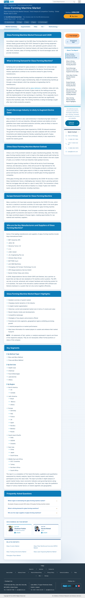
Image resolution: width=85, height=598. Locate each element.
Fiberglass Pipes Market (13, 555)
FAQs (35, 27)
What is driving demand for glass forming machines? (23, 508)
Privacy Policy (50, 572)
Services (41, 569)
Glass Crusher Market (12, 546)
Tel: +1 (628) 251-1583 (9, 589)
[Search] (74, 2)
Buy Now (75, 16)
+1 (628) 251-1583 (73, 139)
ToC (42, 27)
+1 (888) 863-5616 (73, 148)
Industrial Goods (12, 5)
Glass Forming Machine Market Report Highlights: (71, 99)
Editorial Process (71, 123)
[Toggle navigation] (79, 1)
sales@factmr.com (73, 151)
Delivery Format (21, 572)
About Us (31, 569)
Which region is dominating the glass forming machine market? (26, 500)
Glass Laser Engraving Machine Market (45, 552)
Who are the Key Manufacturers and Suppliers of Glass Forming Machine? (71, 91)
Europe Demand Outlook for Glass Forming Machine (71, 83)
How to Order (9, 572)
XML (40, 575)
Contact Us (51, 569)
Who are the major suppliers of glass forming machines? (24, 513)
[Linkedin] (76, 586)
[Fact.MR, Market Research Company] (9, 1)
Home (5, 5)
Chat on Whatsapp (73, 135)
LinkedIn (18, 532)
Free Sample (73, 35)
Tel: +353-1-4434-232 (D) (37, 589)
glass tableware (36, 88)
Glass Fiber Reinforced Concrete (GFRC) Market (46, 547)
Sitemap (46, 575)
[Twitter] (74, 586)
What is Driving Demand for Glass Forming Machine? (71, 62)
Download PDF (73, 41)
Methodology (53, 27)
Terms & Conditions (64, 572)
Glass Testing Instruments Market (16, 552)
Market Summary (11, 27)
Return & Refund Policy (36, 572)
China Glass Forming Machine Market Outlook (71, 76)
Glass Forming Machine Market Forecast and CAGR (71, 55)
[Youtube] (79, 586)
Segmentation (25, 27)
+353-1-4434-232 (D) (73, 143)
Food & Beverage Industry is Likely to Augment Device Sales (72, 69)
